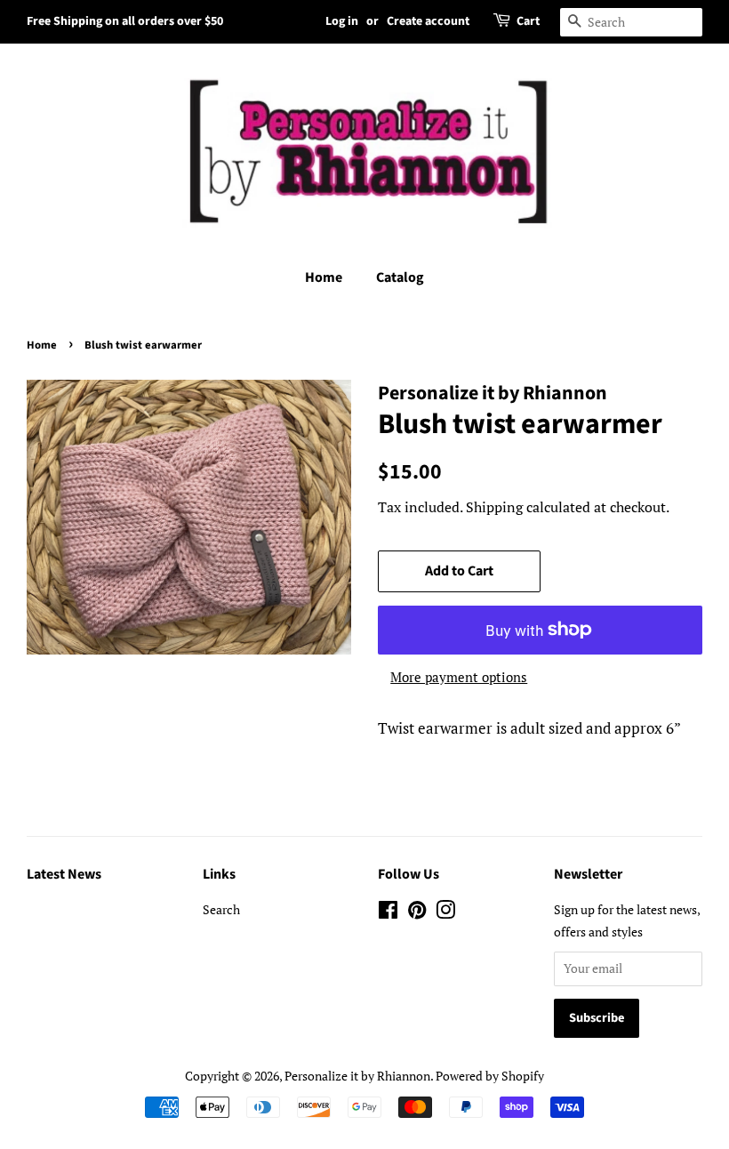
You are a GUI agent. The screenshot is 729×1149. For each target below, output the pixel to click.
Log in (341, 21)
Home (323, 277)
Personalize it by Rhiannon (357, 1075)
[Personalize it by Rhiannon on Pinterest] (417, 912)
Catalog (400, 277)
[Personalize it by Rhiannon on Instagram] (445, 912)
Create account (428, 21)
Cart (528, 21)
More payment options (458, 677)
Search (221, 909)
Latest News (64, 874)
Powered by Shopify (490, 1075)
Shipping (494, 507)
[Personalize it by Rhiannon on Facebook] (388, 912)
